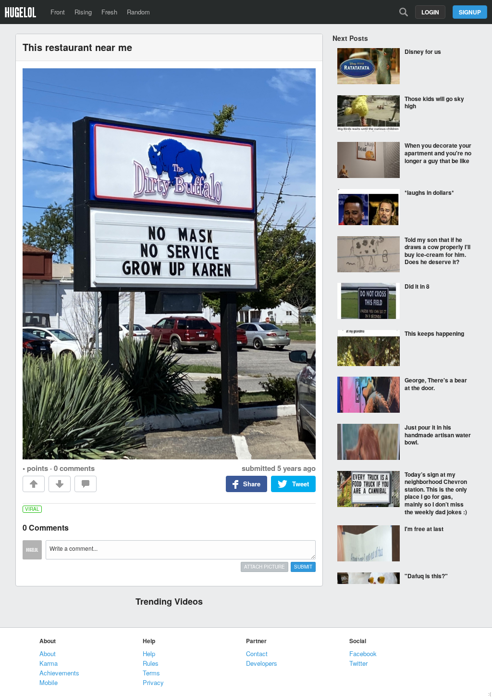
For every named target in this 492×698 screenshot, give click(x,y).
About (47, 653)
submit (303, 566)
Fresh (109, 11)
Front (57, 11)
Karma (48, 663)
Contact (257, 653)
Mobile (48, 682)
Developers (261, 663)
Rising (83, 11)
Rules (151, 663)
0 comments (74, 468)
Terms (151, 672)
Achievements (59, 672)
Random (138, 11)
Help (149, 653)
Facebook (363, 653)
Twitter (358, 663)
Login (430, 12)
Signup (470, 12)
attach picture (264, 566)
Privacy (153, 682)
